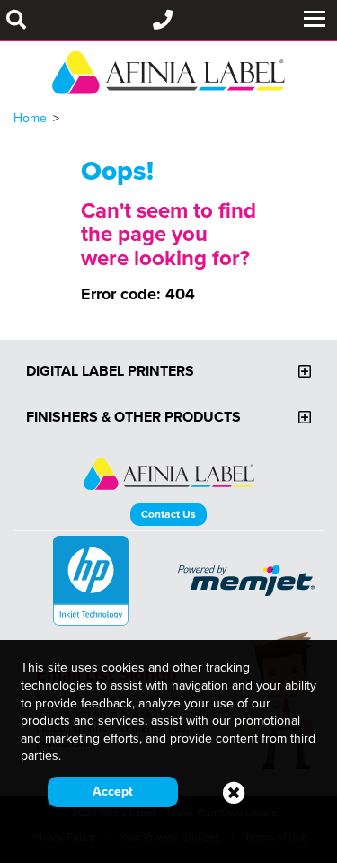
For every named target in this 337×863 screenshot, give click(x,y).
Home (30, 118)
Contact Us (168, 513)
